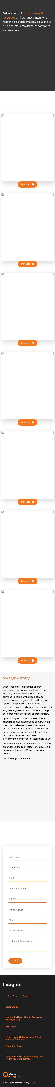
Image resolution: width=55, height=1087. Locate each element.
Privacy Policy (29, 1083)
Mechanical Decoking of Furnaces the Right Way (24, 1018)
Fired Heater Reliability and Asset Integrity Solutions (23, 1038)
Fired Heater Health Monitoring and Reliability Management (24, 1057)
